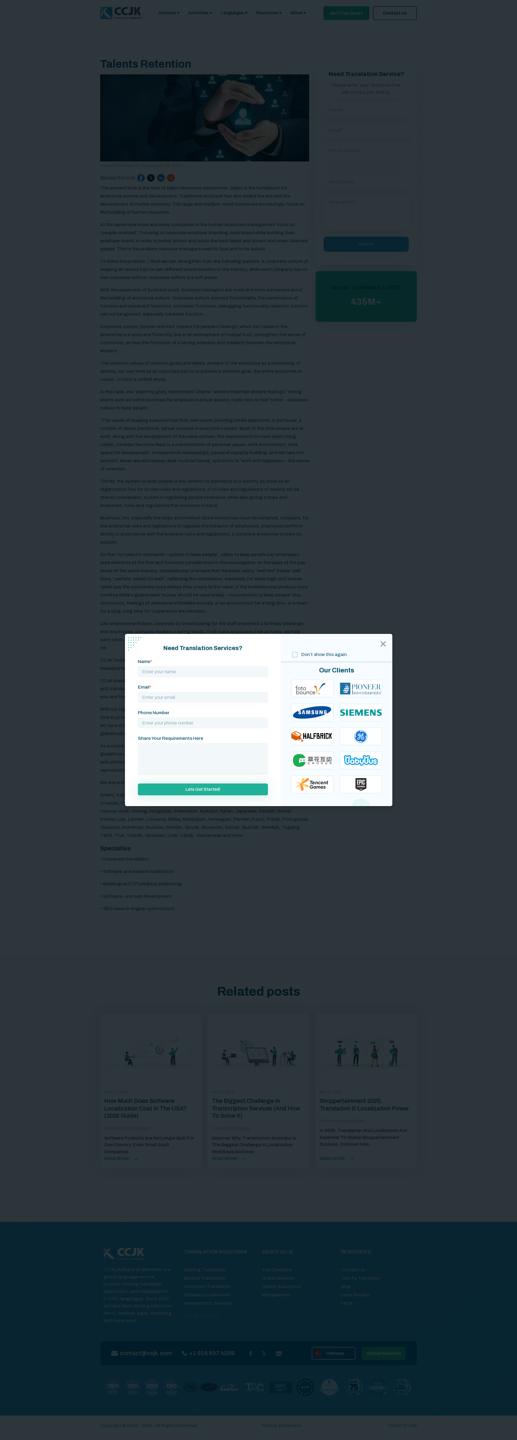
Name (145, 661)
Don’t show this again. (324, 654)
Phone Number (153, 712)
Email (144, 687)
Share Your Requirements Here (170, 738)
